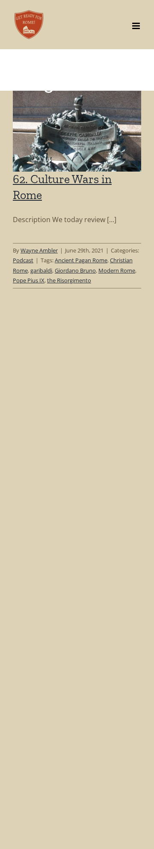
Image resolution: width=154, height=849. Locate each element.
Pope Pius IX (28, 280)
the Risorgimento (69, 280)
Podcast (23, 260)
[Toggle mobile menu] (136, 25)
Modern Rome (116, 270)
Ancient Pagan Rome (81, 260)
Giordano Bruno (75, 270)
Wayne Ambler (39, 250)
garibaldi (41, 270)
